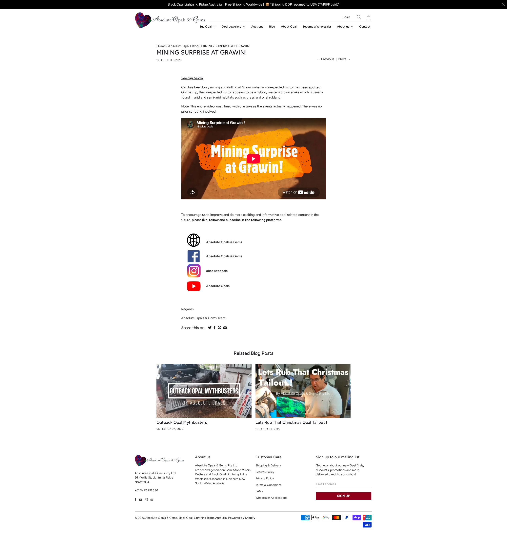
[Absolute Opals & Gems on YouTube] (140, 499)
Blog (272, 26)
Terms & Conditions (268, 485)
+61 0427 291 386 (146, 490)
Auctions (257, 26)
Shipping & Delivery (268, 465)
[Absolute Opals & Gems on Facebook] (135, 499)
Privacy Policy (264, 478)
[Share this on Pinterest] (219, 327)
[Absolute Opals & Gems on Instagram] (146, 499)
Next (344, 59)
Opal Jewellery (232, 26)
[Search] (359, 17)
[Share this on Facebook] (214, 327)
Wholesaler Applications (271, 498)
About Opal (288, 26)
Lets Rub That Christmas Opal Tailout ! (291, 422)
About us (343, 26)
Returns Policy (264, 472)
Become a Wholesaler (316, 26)
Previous (325, 59)
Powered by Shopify (241, 518)
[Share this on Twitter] (209, 327)
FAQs (259, 491)
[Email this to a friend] (225, 327)
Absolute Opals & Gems (224, 242)
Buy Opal (205, 26)
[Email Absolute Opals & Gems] (152, 499)
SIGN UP (343, 496)
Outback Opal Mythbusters (181, 422)
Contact (364, 26)
